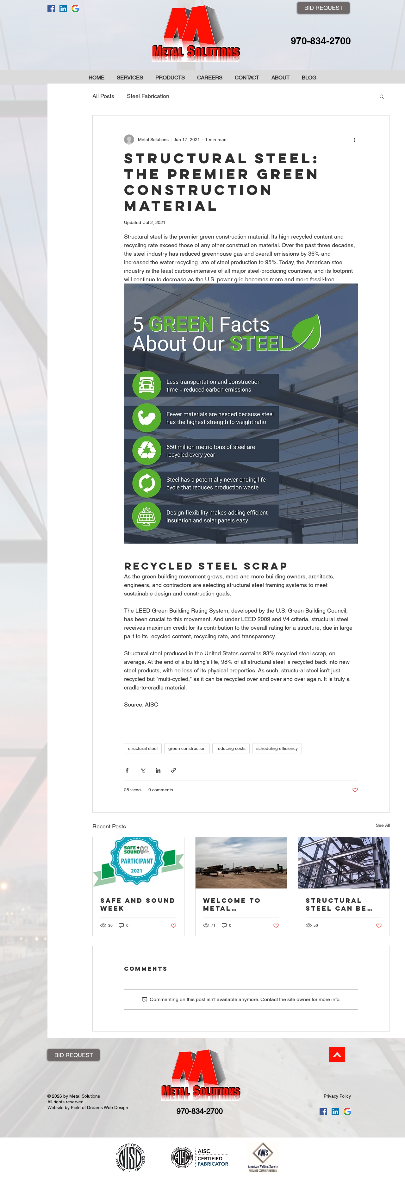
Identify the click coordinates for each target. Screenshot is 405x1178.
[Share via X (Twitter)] (143, 770)
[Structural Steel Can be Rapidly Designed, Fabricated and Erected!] (343, 862)
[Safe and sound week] (138, 862)
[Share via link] (174, 770)
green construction (187, 748)
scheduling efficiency (277, 748)
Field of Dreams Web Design (99, 1107)
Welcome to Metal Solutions (232, 904)
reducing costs (231, 748)
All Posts (103, 96)
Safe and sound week (138, 904)
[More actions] (354, 139)
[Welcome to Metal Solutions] (241, 862)
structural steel (143, 748)
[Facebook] (51, 8)
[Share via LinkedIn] (158, 770)
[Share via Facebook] (127, 770)
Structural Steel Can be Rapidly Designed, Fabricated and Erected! (343, 904)
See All (383, 825)
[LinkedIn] (63, 8)
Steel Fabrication (148, 96)
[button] (382, 96)
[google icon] (75, 8)
